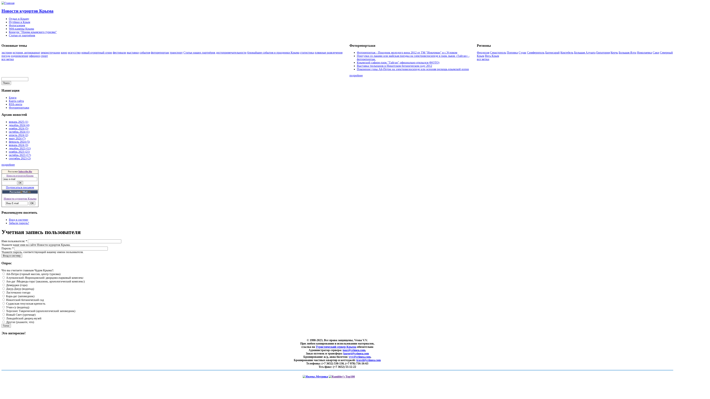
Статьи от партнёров (22, 35)
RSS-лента (15, 104)
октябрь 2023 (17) (20, 155)
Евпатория (603, 52)
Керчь (614, 52)
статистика (307, 52)
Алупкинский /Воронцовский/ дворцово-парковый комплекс (44, 277)
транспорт (176, 52)
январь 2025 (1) (18, 121)
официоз (34, 55)
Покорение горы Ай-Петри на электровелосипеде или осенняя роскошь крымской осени (413, 69)
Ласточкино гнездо (17, 292)
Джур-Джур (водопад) (19, 288)
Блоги (12, 97)
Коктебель (566, 52)
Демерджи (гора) (16, 285)
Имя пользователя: (14, 241)
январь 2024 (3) (18, 145)
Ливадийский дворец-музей (23, 318)
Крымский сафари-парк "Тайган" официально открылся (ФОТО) (398, 62)
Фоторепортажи (19, 107)
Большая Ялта (627, 52)
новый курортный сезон (96, 52)
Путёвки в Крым (19, 22)
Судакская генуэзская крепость (25, 303)
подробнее (356, 75)
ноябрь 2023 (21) (19, 151)
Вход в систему (18, 219)
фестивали (119, 52)
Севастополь (498, 52)
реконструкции (50, 52)
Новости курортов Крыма (27, 10)
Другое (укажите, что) (19, 322)
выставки (133, 52)
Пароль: (7, 248)
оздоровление (19, 55)
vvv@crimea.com (360, 356)
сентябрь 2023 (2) (20, 158)
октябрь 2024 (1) (19, 131)
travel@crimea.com (368, 360)
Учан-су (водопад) (17, 307)
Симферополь (536, 52)
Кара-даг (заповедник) (19, 296)
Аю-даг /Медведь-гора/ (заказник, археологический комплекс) (45, 281)
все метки (7, 59)
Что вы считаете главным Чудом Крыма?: (27, 270)
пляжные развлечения (328, 52)
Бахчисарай (552, 52)
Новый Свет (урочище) (20, 314)
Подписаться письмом (20, 187)
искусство (74, 52)
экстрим (6, 52)
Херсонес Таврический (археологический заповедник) (40, 311)
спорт (44, 55)
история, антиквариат (26, 52)
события (145, 52)
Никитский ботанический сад (24, 299)
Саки (656, 52)
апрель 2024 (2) (18, 135)
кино (64, 52)
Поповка (512, 52)
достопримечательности (231, 52)
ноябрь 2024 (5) (18, 128)
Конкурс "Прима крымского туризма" (33, 32)
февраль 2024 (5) (19, 141)
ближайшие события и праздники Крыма (273, 52)
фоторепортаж (160, 52)
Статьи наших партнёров (199, 52)
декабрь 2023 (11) (20, 148)
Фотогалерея (17, 25)
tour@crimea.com (354, 350)
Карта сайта (16, 101)
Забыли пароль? (19, 223)
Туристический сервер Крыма (336, 346)
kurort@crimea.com (356, 353)
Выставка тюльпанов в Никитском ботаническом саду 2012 (394, 65)
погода (5, 55)
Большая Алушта (585, 52)
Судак (522, 52)
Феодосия (483, 52)
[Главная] (7, 3)
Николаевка (644, 52)
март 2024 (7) (17, 138)
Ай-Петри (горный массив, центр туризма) (32, 274)
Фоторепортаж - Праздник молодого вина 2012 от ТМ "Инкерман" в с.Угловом (407, 52)
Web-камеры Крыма (21, 28)
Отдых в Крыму (19, 18)
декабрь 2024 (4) (19, 125)
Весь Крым (492, 55)
